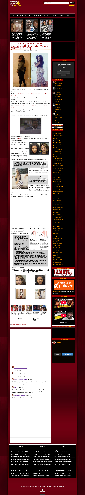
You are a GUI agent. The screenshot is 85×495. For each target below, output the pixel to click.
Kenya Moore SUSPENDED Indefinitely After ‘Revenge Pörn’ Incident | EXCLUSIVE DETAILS (58, 219)
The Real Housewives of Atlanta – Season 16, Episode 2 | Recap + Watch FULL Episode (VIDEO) (17, 36)
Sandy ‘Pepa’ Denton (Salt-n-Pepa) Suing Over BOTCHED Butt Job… (14, 315)
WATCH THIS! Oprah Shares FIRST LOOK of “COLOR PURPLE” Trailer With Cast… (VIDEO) (64, 470)
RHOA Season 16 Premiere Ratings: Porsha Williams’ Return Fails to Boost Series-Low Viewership (20, 470)
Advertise (38, 15)
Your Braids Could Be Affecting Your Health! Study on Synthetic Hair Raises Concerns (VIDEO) (42, 451)
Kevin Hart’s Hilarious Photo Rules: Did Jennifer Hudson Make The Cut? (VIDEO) (42, 460)
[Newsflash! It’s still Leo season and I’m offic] (55, 347)
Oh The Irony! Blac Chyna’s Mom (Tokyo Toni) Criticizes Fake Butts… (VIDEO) (43, 315)
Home (13, 15)
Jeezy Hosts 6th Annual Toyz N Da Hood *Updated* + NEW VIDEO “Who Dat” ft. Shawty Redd (58, 191)
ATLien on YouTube (63, 324)
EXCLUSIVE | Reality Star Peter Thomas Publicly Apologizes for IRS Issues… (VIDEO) (42, 475)
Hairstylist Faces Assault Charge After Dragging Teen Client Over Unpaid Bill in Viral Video (42, 456)
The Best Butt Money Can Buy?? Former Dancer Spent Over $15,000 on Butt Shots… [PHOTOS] (21, 315)
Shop (68, 15)
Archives (28, 15)
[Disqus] (30, 382)
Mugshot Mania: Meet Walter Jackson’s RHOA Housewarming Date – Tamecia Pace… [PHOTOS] (58, 135)
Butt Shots (19, 324)
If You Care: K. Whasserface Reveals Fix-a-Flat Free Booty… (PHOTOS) (29, 314)
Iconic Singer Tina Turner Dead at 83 (63, 464)
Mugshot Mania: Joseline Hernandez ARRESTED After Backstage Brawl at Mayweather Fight (63, 461)
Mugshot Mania (13, 324)
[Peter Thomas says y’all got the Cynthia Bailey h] (55, 350)
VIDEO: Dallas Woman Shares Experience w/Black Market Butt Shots (30, 226)
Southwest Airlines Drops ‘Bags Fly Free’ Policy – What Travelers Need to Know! (20, 474)
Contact (54, 15)
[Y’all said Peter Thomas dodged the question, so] (66, 347)
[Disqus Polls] (30, 346)
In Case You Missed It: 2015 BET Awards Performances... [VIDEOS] (58, 108)
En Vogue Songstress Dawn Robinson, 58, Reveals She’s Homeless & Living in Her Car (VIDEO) (46, 36)
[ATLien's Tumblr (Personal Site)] (64, 276)
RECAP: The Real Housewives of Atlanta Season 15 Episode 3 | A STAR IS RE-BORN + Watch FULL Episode (64, 475)
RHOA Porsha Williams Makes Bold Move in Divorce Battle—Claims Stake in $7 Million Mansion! (58, 263)
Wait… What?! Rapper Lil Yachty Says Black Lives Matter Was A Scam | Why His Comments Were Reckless (20, 466)
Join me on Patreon (56, 291)
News (17, 324)
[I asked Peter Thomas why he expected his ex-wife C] (72, 347)
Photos (20, 15)
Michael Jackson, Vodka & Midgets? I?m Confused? (58, 83)
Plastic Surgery (24, 324)
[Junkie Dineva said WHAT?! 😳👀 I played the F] (60, 350)
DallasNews (20, 138)
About (46, 15)
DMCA (61, 15)
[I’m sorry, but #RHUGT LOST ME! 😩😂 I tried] (60, 347)
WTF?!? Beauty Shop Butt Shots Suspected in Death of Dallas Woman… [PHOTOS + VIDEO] (30, 46)
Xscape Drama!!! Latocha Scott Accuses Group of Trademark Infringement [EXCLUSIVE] (64, 456)
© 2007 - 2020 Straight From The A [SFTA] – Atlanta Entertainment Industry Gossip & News (42, 486)
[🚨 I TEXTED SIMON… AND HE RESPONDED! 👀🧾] (66, 350)
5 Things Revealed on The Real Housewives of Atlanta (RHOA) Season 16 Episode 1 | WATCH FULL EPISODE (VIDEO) (42, 471)
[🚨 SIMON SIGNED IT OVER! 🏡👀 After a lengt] (72, 350)
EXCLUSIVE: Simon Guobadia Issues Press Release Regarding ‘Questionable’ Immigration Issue (32, 36)
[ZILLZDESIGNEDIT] (42, 491)
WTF (27, 324)
